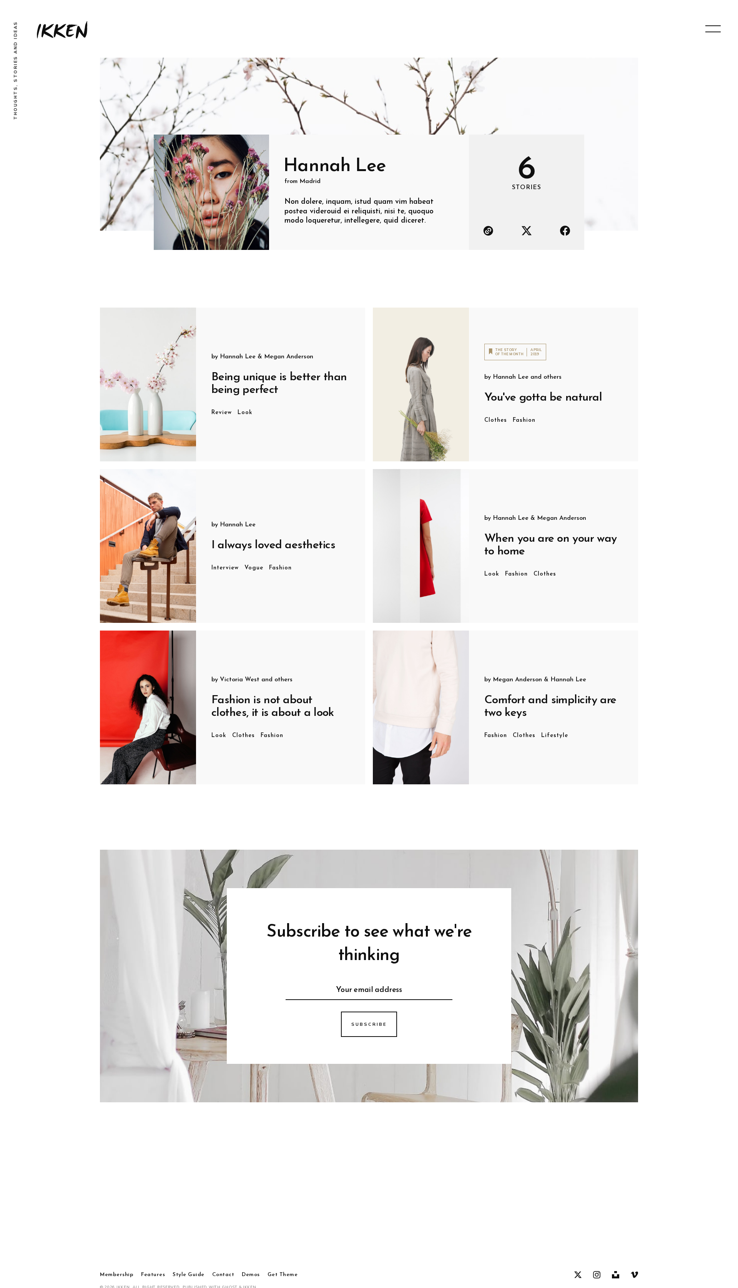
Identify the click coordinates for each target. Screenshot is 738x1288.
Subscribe (369, 1024)
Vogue (253, 568)
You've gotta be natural (543, 398)
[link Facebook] (565, 230)
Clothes (495, 420)
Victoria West (239, 680)
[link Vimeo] (634, 1275)
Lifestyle (554, 736)
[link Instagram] (596, 1275)
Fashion (524, 420)
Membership (116, 1275)
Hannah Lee (238, 357)
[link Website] (488, 230)
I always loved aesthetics (273, 545)
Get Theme (283, 1275)
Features (153, 1275)
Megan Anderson (288, 357)
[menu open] (713, 28)
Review (221, 413)
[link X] (526, 230)
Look (245, 413)
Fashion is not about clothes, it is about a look (272, 706)
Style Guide (188, 1275)
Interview (225, 568)
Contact (223, 1275)
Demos (251, 1275)
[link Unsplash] (615, 1275)
